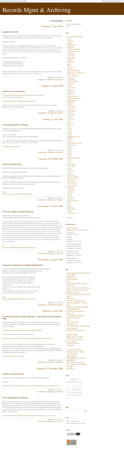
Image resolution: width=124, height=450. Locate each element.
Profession (71, 170)
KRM (69, 147)
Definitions (71, 94)
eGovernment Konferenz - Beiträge (15, 124)
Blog (69, 64)
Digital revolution (73, 96)
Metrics (70, 151)
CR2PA (70, 85)
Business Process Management (76, 73)
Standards (70, 192)
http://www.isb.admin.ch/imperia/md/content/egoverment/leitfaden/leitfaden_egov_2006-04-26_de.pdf (31, 386)
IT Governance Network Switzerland (77, 290)
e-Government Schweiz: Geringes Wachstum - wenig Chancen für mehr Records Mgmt (31, 317)
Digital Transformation (74, 98)
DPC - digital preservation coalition (76, 364)
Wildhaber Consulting (73, 292)
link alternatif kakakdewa (74, 244)
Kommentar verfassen (55, 79)
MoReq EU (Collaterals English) (76, 300)
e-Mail (69, 117)
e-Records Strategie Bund (11, 164)
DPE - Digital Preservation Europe (76, 358)
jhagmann (14, 1)
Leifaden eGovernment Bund (13, 374)
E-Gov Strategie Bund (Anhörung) (15, 397)
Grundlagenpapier (11, 356)
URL (69, 202)
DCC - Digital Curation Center (75, 362)
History (70, 141)
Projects (70, 173)
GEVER (70, 134)
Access (70, 38)
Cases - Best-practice (73, 75)
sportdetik (69, 237)
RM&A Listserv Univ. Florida (75, 337)
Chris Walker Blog (72, 354)
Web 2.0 (70, 207)
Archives (70, 43)
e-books (70, 105)
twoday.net (6, 1)
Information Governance (75, 143)
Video (69, 205)
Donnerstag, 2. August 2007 (50, 259)
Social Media (71, 190)
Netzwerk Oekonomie (74, 158)
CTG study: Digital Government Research (17, 211)
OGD (69, 162)
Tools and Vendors (73, 200)
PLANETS (70, 366)
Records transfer (72, 179)
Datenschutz (71, 92)
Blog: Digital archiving (73, 343)
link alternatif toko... (72, 258)
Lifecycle (70, 149)
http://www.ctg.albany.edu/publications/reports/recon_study (19, 247)
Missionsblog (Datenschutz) (74, 339)
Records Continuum (73, 177)
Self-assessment (72, 185)
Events (70, 128)
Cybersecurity (72, 87)
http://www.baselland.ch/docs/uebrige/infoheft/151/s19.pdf (18, 299)
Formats (70, 130)
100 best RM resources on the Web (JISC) (78, 326)
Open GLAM (71, 164)
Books (69, 66)
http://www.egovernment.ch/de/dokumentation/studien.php (18, 101)
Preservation (71, 166)
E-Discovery (71, 109)
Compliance (71, 83)
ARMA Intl (71, 47)
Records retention (72, 341)
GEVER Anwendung (74, 136)
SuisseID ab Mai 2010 (10, 32)
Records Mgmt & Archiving (36, 10)
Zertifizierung (71, 213)
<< (122, 1)
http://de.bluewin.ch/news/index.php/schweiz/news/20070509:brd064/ (22, 330)
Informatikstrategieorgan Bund (75, 315)
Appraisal (70, 41)
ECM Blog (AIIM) (72, 335)
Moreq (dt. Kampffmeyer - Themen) (77, 303)
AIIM (68, 320)
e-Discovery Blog (72, 356)
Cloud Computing (73, 81)
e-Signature (71, 119)
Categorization (72, 77)
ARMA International (72, 279)
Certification (71, 79)
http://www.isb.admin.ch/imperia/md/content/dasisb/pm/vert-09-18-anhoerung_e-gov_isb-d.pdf (29, 415)
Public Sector (71, 175)
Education (71, 124)
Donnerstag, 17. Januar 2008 (50, 206)
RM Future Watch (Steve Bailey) (76, 330)
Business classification (74, 70)
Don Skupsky (70, 345)
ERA (69, 126)
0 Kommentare (42, 79)
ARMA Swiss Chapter (74, 49)
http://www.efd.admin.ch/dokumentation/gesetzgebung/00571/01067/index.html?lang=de (27, 338)
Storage (70, 194)
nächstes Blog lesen (114, 1)
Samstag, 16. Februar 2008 (51, 158)
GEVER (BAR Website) (73, 309)
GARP (69, 132)
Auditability (71, 53)
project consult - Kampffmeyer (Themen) (78, 288)
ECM (69, 122)
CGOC (68, 281)
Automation (71, 56)
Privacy (70, 168)
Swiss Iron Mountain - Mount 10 (76, 352)
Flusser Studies (71, 369)
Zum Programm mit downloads (11, 146)
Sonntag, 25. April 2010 (52, 26)
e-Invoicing (71, 113)
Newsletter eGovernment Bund (13, 91)
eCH (68, 305)
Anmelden (105, 1)
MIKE (69, 154)
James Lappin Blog (72, 328)
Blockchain (71, 62)
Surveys (70, 196)
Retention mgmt (72, 183)
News (69, 160)
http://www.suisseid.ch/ (8, 42)
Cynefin (70, 90)
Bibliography (71, 58)
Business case (71, 68)
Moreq (70, 156)
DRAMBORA (70, 360)
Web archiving (72, 209)
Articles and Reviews (73, 51)
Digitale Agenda (72, 100)
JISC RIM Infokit (71, 324)
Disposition (71, 102)
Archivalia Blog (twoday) (74, 317)
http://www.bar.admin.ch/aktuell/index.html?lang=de (17, 194)
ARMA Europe (72, 45)
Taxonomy (71, 198)
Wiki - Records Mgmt (73, 322)
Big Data (70, 60)
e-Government (22, 1)
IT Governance (72, 145)
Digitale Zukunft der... (73, 228)
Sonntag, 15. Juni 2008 (53, 119)
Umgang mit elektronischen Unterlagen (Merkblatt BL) (22, 265)
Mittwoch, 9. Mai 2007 (53, 310)
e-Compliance (72, 107)
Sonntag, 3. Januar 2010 (52, 85)
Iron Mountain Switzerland (74, 349)
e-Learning (71, 115)
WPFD (69, 211)
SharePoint (71, 188)
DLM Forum (70, 298)
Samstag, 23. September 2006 (50, 368)
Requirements (71, 181)
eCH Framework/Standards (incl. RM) (77, 307)
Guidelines (71, 139)
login (68, 26)
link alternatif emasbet (73, 251)
